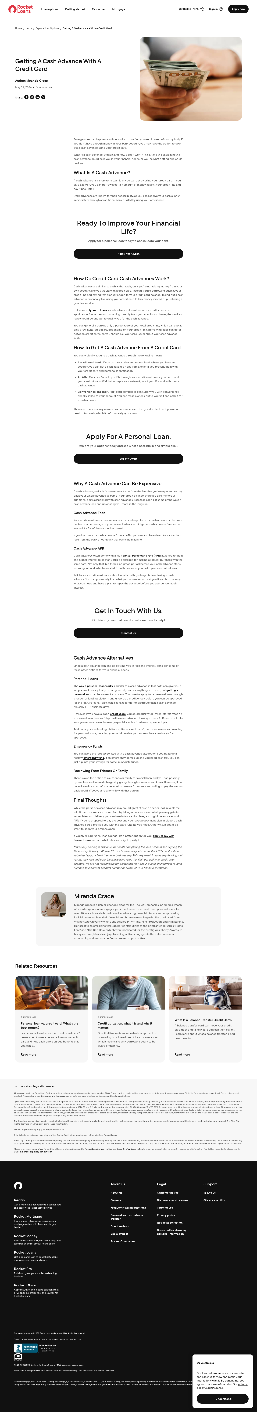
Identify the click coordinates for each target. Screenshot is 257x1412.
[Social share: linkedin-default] (37, 97)
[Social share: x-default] (32, 97)
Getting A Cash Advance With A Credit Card (87, 28)
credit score (118, 714)
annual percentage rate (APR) (142, 555)
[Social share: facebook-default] (26, 97)
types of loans (98, 310)
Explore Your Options (47, 28)
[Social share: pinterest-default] (43, 97)
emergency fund (93, 758)
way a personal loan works (96, 686)
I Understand (222, 1399)
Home (18, 28)
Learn (29, 28)
